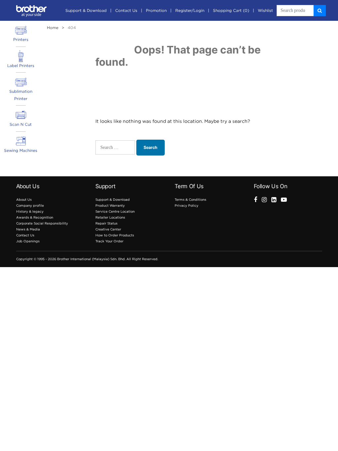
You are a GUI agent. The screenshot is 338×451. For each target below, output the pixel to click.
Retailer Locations (110, 217)
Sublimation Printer (20, 95)
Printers (20, 39)
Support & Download (86, 10)
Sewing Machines (20, 150)
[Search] (320, 10)
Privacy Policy (186, 205)
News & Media (28, 229)
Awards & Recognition (34, 217)
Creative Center (108, 229)
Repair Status (106, 223)
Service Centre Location (115, 211)
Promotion (156, 10)
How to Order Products (114, 235)
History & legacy (30, 211)
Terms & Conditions (190, 199)
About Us (24, 199)
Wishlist (265, 10)
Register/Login (189, 10)
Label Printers (20, 65)
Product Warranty (110, 205)
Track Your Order (109, 241)
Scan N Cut (21, 124)
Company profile (30, 205)
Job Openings (28, 241)
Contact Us (126, 10)
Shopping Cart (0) (231, 10)
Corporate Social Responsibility (42, 223)
